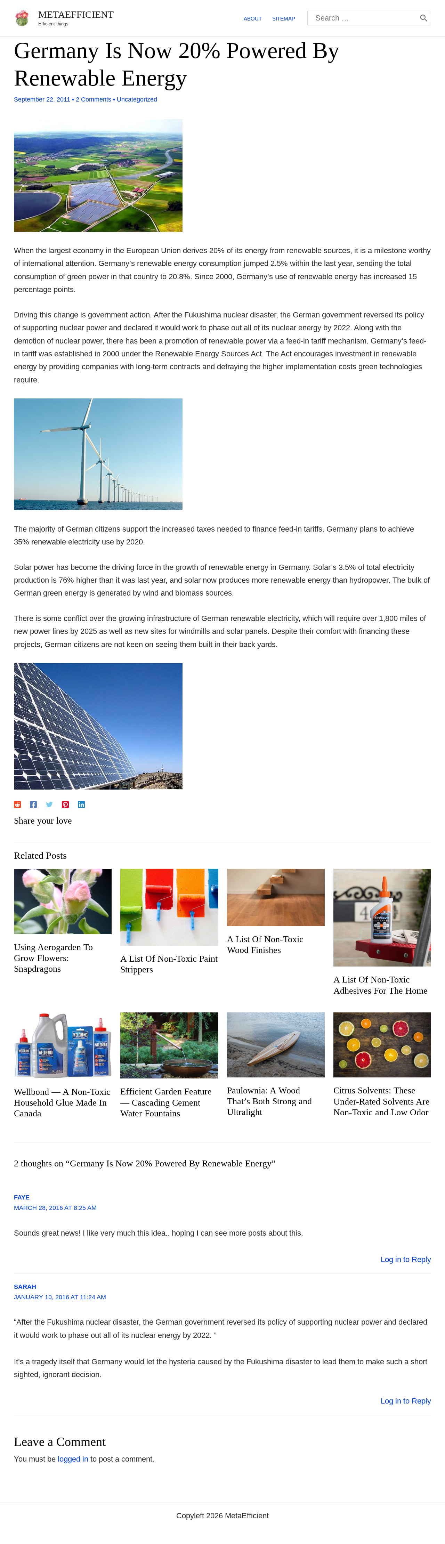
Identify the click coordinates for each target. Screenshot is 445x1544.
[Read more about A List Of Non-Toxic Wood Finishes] (276, 896)
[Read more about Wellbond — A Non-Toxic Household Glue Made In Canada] (63, 1045)
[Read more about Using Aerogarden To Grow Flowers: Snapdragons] (63, 901)
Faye (22, 1197)
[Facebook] (33, 803)
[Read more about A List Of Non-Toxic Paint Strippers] (169, 906)
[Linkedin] (81, 803)
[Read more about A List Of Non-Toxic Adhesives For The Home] (382, 917)
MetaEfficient (76, 14)
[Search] (424, 18)
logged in (73, 1459)
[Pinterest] (65, 803)
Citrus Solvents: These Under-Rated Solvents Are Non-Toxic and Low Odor (381, 1101)
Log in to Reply (406, 1259)
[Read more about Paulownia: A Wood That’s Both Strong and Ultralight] (276, 1044)
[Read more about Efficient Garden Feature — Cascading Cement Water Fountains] (169, 1045)
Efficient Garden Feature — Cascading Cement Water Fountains (166, 1102)
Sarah (25, 1286)
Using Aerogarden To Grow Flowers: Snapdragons (53, 958)
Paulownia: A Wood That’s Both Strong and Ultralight (269, 1101)
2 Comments (93, 99)
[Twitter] (49, 803)
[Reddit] (17, 803)
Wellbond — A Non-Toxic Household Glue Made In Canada (62, 1102)
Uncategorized (137, 99)
